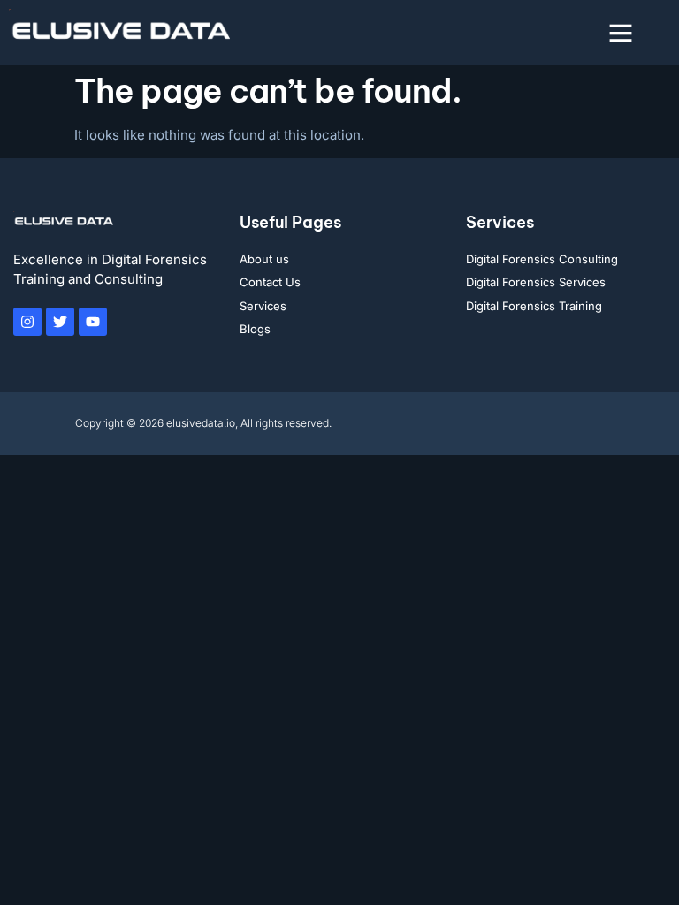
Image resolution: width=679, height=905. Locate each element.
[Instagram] (27, 322)
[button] (620, 32)
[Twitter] (60, 322)
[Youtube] (93, 322)
